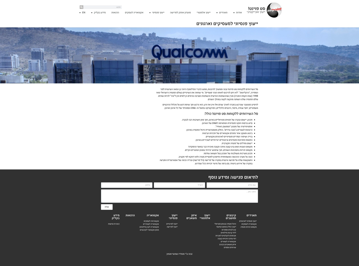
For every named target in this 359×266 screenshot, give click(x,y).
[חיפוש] (81, 7)
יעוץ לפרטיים (171, 223)
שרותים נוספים (230, 247)
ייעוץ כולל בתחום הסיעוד (226, 226)
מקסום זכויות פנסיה (249, 226)
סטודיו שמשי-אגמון (176, 254)
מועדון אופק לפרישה (180, 12)
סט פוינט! (256, 9)
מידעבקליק (115, 216)
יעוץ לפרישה (172, 226)
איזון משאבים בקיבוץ (227, 244)
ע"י (186, 254)
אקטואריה (153, 215)
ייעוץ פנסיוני (158, 12)
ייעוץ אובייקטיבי (256, 12)
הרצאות (115, 12)
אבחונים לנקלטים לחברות (226, 235)
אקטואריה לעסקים (134, 12)
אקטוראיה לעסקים (151, 221)
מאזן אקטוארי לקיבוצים (149, 229)
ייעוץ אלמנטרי (203, 12)
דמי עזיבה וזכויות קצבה (227, 238)
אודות (239, 12)
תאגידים (223, 12)
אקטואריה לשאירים (151, 224)
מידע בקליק (100, 12)
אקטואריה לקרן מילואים (149, 226)
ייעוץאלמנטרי (205, 216)
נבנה (190, 254)
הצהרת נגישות (113, 223)
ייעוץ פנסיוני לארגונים (248, 221)
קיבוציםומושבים (231, 216)
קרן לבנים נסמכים (229, 229)
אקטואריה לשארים (228, 241)
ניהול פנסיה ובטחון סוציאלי (225, 223)
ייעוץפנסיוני (173, 216)
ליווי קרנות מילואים (228, 232)
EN (83, 12)
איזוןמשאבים (191, 216)
